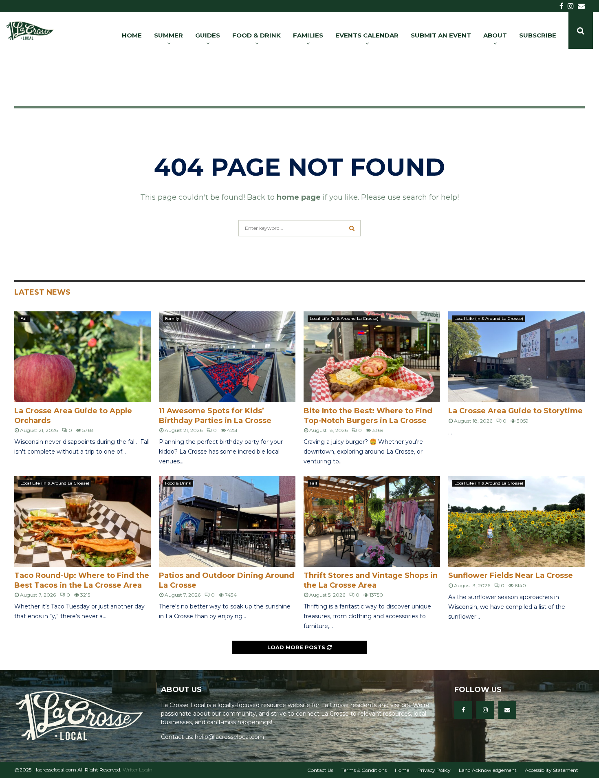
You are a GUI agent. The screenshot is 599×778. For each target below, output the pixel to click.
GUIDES (207, 35)
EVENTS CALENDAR (367, 35)
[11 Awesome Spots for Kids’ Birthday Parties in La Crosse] (227, 356)
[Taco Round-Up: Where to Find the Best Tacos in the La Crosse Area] (82, 521)
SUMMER (168, 35)
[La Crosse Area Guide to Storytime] (516, 356)
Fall (24, 318)
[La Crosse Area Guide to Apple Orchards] (82, 356)
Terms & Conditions (364, 770)
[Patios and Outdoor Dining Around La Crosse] (227, 521)
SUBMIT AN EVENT (441, 35)
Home (402, 770)
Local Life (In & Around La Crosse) (344, 318)
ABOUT (495, 35)
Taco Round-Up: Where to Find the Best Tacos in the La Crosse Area (81, 580)
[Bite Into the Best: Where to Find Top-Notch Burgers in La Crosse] (372, 356)
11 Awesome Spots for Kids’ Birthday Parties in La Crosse (215, 415)
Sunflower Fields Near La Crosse (510, 575)
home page (299, 197)
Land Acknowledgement (488, 770)
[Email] (507, 710)
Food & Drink (178, 483)
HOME (132, 35)
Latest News (42, 292)
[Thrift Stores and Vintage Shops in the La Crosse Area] (372, 521)
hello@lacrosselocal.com (229, 737)
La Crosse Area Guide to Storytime (515, 410)
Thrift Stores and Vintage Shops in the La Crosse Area (371, 580)
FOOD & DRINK (256, 35)
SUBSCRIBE (537, 35)
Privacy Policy (434, 770)
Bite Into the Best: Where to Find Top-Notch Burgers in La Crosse (368, 415)
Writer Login (137, 770)
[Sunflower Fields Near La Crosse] (516, 521)
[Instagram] (485, 710)
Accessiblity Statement (551, 770)
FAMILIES (308, 35)
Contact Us (320, 770)
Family (172, 318)
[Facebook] (463, 710)
